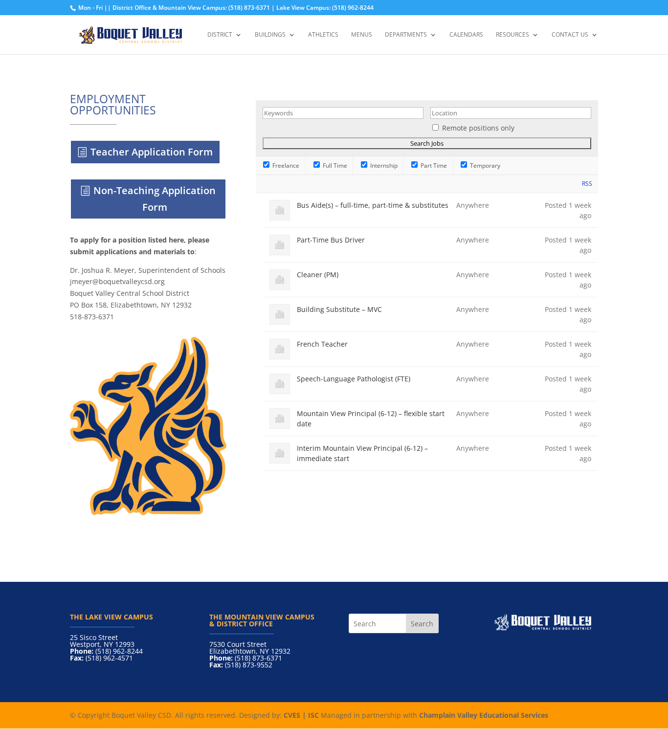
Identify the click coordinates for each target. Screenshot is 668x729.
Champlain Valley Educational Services (483, 715)
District (219, 35)
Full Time (334, 165)
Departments (406, 35)
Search (422, 623)
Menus (361, 35)
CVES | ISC (301, 715)
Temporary (484, 165)
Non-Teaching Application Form (154, 199)
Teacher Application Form (151, 151)
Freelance (285, 165)
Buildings (270, 35)
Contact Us (570, 35)
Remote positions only (478, 128)
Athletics (323, 35)
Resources (512, 35)
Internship (383, 165)
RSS (587, 183)
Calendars (466, 35)
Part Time (433, 165)
